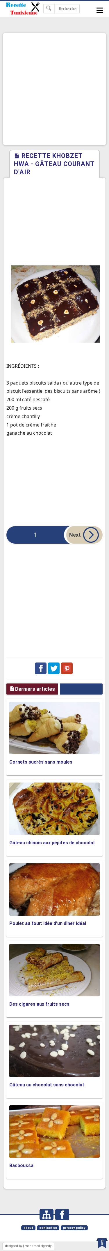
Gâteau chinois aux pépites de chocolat (52, 842)
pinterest (67, 668)
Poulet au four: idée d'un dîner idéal (47, 923)
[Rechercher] (49, 8)
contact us (48, 1228)
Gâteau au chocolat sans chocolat (46, 1085)
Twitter (54, 668)
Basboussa (21, 1165)
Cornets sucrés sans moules (40, 762)
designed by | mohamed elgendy (28, 1246)
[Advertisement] (54, 89)
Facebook (41, 668)
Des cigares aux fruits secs (39, 1004)
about (28, 1228)
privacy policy (74, 1228)
